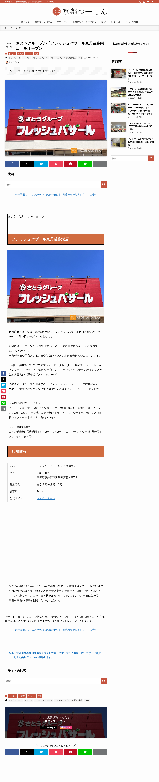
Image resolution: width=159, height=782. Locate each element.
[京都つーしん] (79, 11)
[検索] (152, 1)
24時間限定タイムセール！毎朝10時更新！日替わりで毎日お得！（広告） (56, 194)
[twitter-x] (140, 1)
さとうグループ (14, 58)
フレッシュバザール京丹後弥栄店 (63, 58)
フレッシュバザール (40, 58)
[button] (12, 164)
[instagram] (144, 1)
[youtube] (148, 1)
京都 (37, 54)
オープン (12, 54)
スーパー (29, 54)
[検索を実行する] (104, 184)
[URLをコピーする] (100, 164)
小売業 (20, 54)
